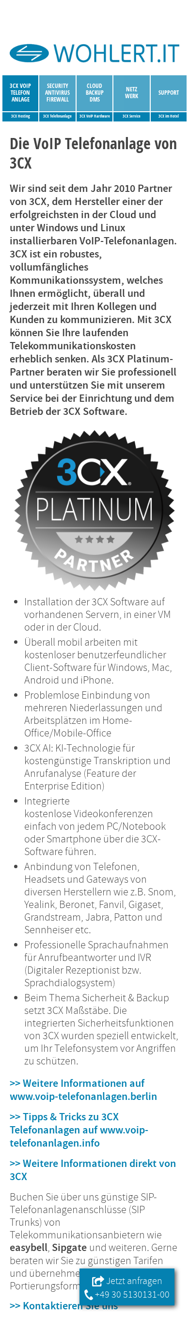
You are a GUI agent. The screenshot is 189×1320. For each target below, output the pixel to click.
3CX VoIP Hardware (94, 116)
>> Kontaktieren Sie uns (64, 1306)
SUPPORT (168, 93)
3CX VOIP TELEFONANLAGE (20, 92)
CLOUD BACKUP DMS (95, 92)
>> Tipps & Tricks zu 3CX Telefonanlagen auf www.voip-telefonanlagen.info (79, 1130)
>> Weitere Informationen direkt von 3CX (93, 1170)
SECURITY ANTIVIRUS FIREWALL (57, 92)
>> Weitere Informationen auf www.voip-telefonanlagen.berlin (83, 1090)
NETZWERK (131, 93)
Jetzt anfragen (133, 1281)
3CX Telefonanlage (57, 116)
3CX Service (132, 116)
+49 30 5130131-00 (131, 1294)
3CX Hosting (20, 116)
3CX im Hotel (168, 116)
